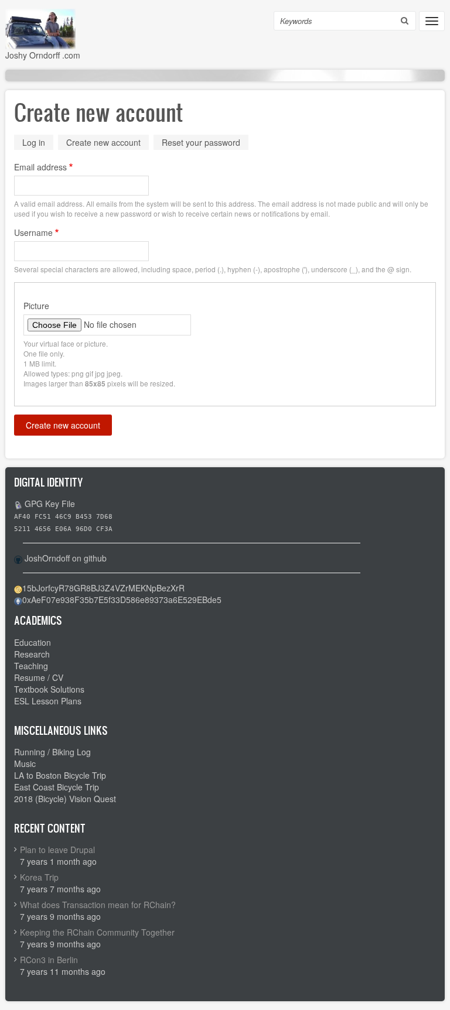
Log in (33, 142)
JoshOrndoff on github (66, 558)
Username (33, 232)
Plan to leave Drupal (57, 849)
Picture (36, 305)
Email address (40, 167)
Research (32, 654)
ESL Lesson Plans (47, 701)
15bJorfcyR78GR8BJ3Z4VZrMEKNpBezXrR (103, 588)
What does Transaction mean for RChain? (98, 904)
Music (25, 763)
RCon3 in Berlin (49, 960)
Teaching (31, 666)
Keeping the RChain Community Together (97, 932)
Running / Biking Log (52, 752)
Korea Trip (39, 877)
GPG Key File (50, 503)
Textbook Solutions (49, 689)
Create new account (107, 143)
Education (32, 642)
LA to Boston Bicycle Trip (60, 775)
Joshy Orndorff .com (42, 55)
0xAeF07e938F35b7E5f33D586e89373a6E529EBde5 (121, 599)
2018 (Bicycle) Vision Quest (65, 798)
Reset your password (201, 142)
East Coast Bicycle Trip (56, 787)
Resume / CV (38, 677)
